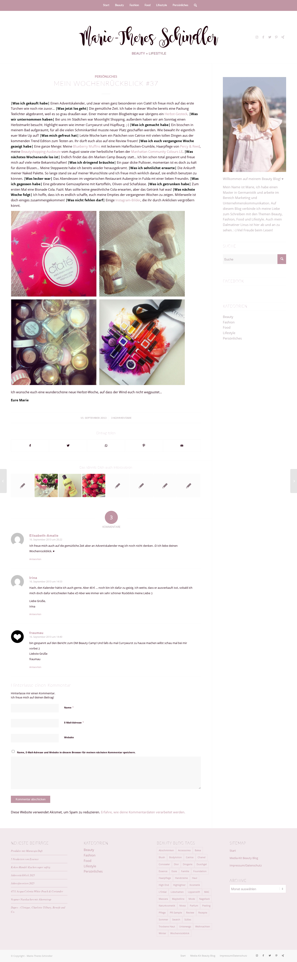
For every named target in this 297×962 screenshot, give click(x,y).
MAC (206, 891)
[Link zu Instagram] (257, 37)
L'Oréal (163, 891)
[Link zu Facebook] (263, 37)
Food (226, 327)
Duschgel (202, 864)
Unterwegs (185, 926)
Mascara (163, 898)
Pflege (162, 912)
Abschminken (166, 850)
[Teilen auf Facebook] (30, 446)
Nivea (182, 905)
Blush (162, 857)
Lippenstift (194, 891)
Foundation (200, 871)
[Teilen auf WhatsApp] (106, 446)
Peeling (206, 905)
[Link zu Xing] (283, 37)
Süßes (187, 919)
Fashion (229, 322)
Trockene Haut (167, 926)
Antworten (35, 559)
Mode (192, 898)
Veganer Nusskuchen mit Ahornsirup (31, 899)
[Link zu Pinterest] (276, 37)
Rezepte (202, 912)
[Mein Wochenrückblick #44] (165, 485)
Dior (176, 864)
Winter (162, 933)
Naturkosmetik (167, 905)
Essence (163, 871)
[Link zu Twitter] (270, 37)
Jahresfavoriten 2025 (22, 883)
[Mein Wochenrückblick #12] (70, 485)
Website (69, 737)
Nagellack (204, 898)
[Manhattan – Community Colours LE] (3, 481)
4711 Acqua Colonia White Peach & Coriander (37, 891)
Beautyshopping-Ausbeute (41, 151)
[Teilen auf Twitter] (68, 446)
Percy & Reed (190, 146)
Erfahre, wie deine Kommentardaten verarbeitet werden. (143, 812)
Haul (194, 878)
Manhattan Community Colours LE (157, 151)
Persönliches (106, 76)
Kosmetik (195, 884)
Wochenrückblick (179, 933)
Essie (174, 871)
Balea (198, 850)
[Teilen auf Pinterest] (144, 446)
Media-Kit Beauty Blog (244, 858)
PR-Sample (176, 912)
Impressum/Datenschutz (246, 865)
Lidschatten (177, 891)
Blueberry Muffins (87, 146)
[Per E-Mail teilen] (182, 446)
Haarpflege (165, 878)
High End (164, 884)
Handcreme (181, 878)
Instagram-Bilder (127, 200)
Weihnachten (202, 926)
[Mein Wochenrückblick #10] (46, 485)
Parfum (194, 905)
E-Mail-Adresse (74, 722)
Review (190, 912)
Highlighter (179, 884)
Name (69, 707)
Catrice (190, 857)
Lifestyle (229, 333)
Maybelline (178, 898)
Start (233, 851)
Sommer (163, 919)
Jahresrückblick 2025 (23, 875)
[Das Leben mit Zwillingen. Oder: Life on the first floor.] (22, 485)
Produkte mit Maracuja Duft (27, 851)
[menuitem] (106, 5)
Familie (185, 871)
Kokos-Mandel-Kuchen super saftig (30, 867)
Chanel (201, 857)
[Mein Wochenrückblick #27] (141, 485)
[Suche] (194, 5)
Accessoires (184, 850)
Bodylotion (175, 857)
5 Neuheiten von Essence (25, 859)
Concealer (164, 864)
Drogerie (187, 864)
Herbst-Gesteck (176, 114)
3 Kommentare (121, 418)
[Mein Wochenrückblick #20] (93, 485)
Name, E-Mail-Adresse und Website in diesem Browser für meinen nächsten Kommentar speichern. (76, 752)
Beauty (228, 316)
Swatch (176, 919)
